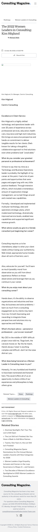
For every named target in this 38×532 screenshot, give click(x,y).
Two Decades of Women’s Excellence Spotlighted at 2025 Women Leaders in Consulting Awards (19, 473)
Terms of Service (32, 525)
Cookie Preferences (24, 527)
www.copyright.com (14, 413)
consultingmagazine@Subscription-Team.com (18, 511)
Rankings (7, 20)
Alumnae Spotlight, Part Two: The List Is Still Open (17, 431)
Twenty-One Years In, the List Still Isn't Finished (17, 444)
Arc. (13, 525)
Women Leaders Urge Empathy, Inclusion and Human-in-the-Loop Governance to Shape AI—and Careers (18, 464)
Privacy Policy (12, 527)
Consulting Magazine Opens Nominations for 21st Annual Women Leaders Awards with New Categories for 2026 (18, 453)
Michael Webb (14, 37)
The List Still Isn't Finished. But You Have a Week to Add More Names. (18, 437)
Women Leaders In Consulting (25, 20)
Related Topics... (9, 394)
